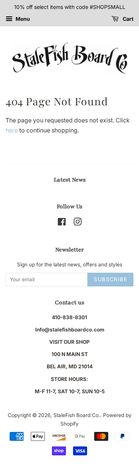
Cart (127, 19)
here (12, 130)
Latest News (70, 179)
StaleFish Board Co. (76, 415)
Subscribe (110, 279)
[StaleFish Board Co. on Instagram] (77, 223)
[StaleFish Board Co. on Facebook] (61, 223)
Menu (22, 19)
